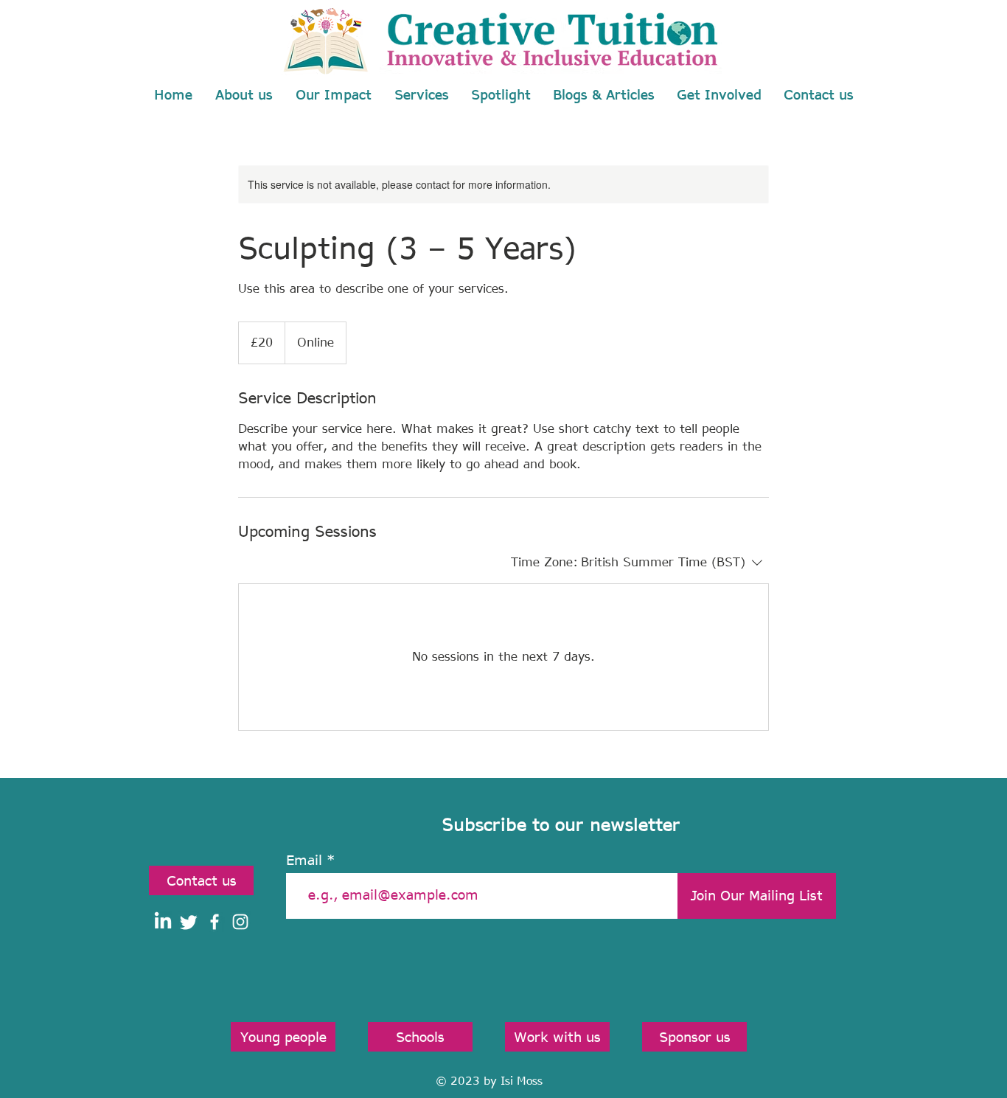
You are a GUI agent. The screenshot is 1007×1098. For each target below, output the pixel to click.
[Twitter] (188, 921)
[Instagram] (240, 921)
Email (304, 859)
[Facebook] (214, 921)
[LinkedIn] (163, 921)
